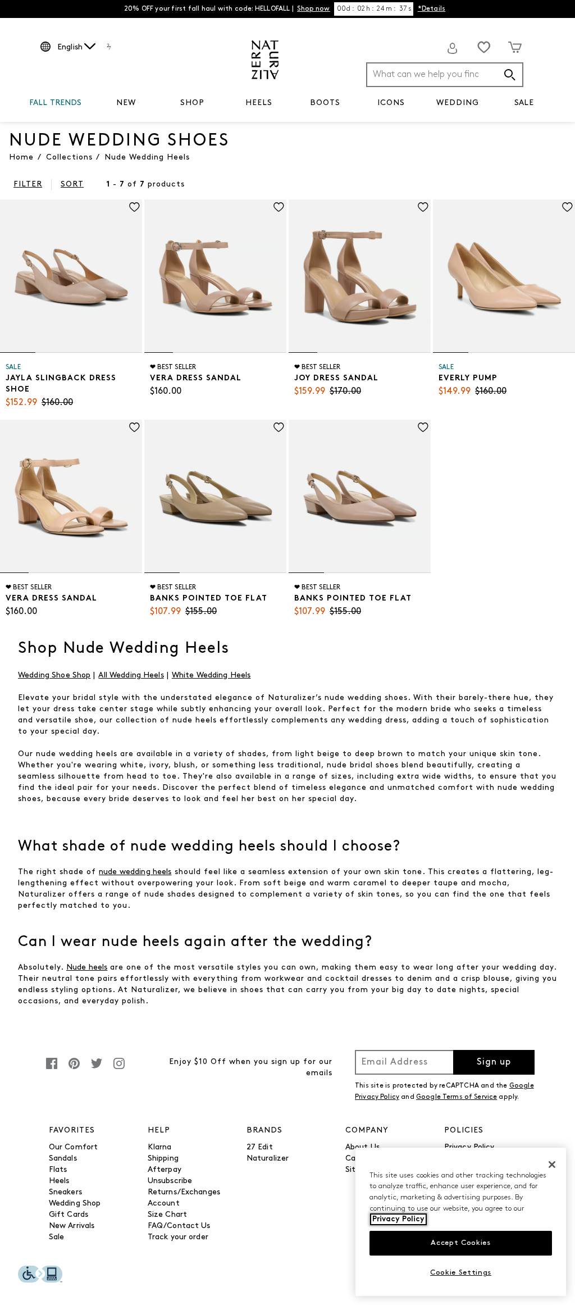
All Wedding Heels (130, 675)
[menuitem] (55, 105)
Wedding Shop (75, 1203)
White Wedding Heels (211, 675)
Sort (72, 184)
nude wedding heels (135, 872)
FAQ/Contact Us (179, 1226)
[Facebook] (52, 1069)
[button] (87, 103)
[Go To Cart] (515, 47)
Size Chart (167, 1215)
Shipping (163, 1158)
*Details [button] (432, 9)
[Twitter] (97, 1069)
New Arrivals (72, 1226)
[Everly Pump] (504, 276)
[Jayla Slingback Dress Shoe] (71, 276)
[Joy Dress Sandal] (360, 276)
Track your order (178, 1237)
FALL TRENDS (55, 103)
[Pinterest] (74, 1069)
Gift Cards (68, 1215)
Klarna (160, 1147)
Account (164, 1203)
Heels (59, 1181)
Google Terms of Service (456, 1097)
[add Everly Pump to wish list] (567, 207)
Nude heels (86, 967)
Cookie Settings (460, 1272)
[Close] (552, 1164)
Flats (58, 1170)
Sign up (494, 1062)
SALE (523, 103)
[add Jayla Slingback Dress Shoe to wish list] (134, 207)
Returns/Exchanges (184, 1192)
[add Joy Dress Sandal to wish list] (423, 207)
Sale (57, 1237)
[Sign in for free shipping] (453, 48)
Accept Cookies (460, 1243)
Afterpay (164, 1170)
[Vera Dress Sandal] (215, 276)
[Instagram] (119, 1069)
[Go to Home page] (265, 59)
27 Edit (260, 1147)
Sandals (63, 1158)
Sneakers (65, 1192)
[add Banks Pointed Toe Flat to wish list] (278, 427)
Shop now (313, 9)
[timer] (374, 9)
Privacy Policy (398, 1219)
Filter (27, 184)
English (70, 47)
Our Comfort (73, 1147)
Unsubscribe (170, 1181)
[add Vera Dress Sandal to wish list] (278, 207)
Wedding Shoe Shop (54, 675)
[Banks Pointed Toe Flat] (215, 496)
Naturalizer (268, 1158)
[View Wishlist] (484, 47)
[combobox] (444, 74)
